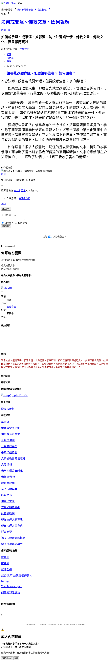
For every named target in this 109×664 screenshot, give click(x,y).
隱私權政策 (70, 624)
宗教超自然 (24, 198)
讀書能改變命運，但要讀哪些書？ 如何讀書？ (41, 73)
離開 (16, 658)
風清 (3, 174)
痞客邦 (17, 190)
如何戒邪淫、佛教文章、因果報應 (35, 22)
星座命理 (24, 49)
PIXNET (33, 624)
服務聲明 (81, 624)
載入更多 (6, 209)
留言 (23, 190)
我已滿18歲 (7, 658)
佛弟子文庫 (8, 501)
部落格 (10, 58)
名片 (9, 61)
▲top (3, 203)
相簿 (9, 54)
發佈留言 (6, 226)
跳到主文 (5, 30)
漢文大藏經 (8, 408)
